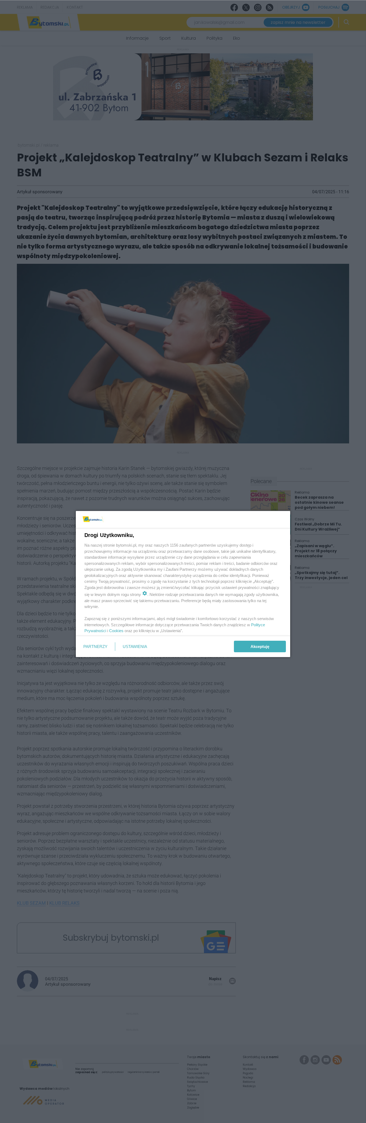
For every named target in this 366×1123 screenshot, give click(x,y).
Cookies (116, 630)
